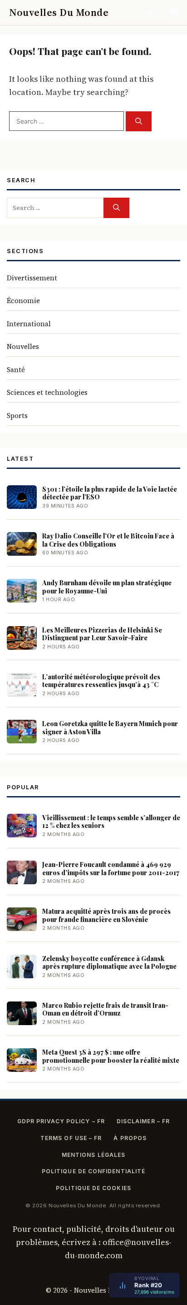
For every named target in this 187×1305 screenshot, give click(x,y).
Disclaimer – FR (143, 1121)
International (29, 324)
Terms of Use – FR (71, 1138)
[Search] (139, 121)
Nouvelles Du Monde (58, 12)
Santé (16, 369)
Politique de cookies (93, 1188)
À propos (130, 1138)
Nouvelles (23, 346)
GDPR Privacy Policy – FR (61, 1121)
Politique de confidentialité (93, 1171)
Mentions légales (93, 1154)
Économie (23, 300)
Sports (17, 415)
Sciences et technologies (47, 392)
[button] (149, 12)
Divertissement (32, 278)
